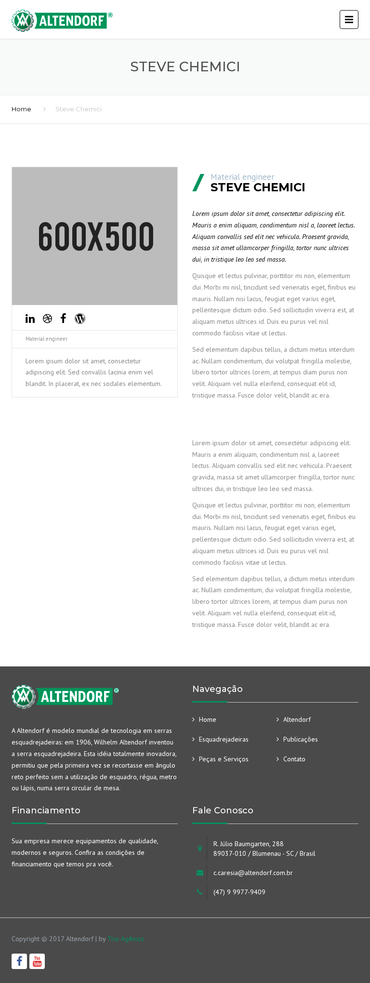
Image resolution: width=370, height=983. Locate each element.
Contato (294, 759)
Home (21, 109)
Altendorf (297, 719)
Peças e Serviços (224, 759)
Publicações (300, 739)
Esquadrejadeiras (224, 739)
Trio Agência (125, 938)
